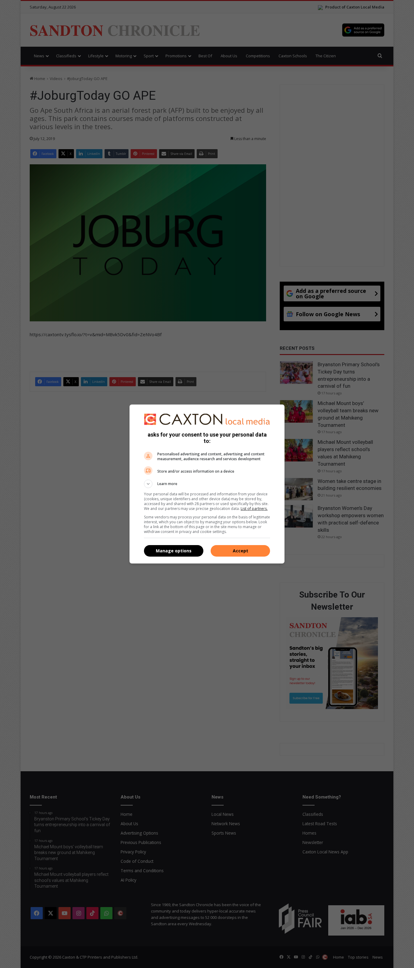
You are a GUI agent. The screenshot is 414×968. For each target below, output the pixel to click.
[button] (207, 484)
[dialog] (207, 484)
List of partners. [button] (254, 508)
